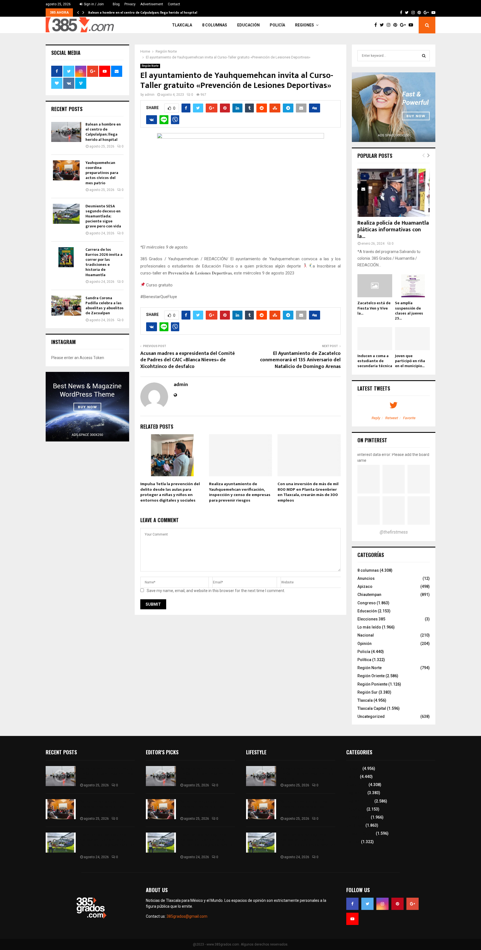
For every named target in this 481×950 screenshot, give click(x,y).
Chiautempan (369, 594)
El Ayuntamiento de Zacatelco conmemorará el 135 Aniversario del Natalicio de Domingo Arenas (300, 360)
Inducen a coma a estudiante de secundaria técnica (374, 361)
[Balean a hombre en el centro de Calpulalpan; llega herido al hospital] (66, 132)
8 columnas (214, 25)
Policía (277, 25)
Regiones (304, 25)
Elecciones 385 (371, 619)
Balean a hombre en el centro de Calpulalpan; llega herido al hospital (142, 12)
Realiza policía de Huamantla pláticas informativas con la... (393, 229)
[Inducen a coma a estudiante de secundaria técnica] (374, 338)
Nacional (365, 635)
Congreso (366, 603)
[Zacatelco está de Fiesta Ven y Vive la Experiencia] (374, 285)
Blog (116, 4)
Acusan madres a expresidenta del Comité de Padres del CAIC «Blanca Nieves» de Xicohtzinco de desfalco (187, 360)
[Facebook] (377, 25)
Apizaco (364, 586)
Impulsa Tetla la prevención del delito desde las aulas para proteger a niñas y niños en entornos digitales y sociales (170, 492)
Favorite (409, 418)
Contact (174, 4)
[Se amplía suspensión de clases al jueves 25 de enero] (412, 285)
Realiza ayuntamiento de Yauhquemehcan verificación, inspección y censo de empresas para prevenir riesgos (239, 492)
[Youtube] (412, 25)
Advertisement (151, 4)
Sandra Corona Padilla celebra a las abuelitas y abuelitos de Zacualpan (104, 305)
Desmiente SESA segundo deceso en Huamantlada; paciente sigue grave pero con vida (103, 216)
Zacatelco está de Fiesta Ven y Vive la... (374, 308)
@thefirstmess (394, 532)
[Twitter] (383, 25)
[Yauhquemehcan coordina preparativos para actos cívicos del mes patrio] (66, 170)
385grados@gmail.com (186, 916)
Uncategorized (371, 716)
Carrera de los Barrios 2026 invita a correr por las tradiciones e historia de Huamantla (103, 262)
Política (364, 659)
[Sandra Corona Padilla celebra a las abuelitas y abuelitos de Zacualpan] (66, 306)
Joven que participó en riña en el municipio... (410, 361)
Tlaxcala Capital (371, 708)
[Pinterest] (396, 25)
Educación (248, 25)
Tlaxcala (182, 25)
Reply (376, 418)
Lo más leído (369, 627)
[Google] (404, 25)
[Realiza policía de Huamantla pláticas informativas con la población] (393, 193)
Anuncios (366, 578)
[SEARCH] (424, 55)
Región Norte (150, 65)
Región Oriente (371, 676)
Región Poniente (372, 684)
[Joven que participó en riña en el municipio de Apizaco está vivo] (412, 338)
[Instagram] (390, 25)
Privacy (130, 4)
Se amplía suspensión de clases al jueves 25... (409, 310)
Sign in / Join (93, 4)
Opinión (364, 643)
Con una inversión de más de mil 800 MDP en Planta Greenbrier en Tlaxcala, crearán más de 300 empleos (308, 492)
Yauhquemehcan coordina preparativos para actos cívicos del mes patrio (101, 172)
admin (149, 95)
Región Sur (367, 692)
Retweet (391, 418)
